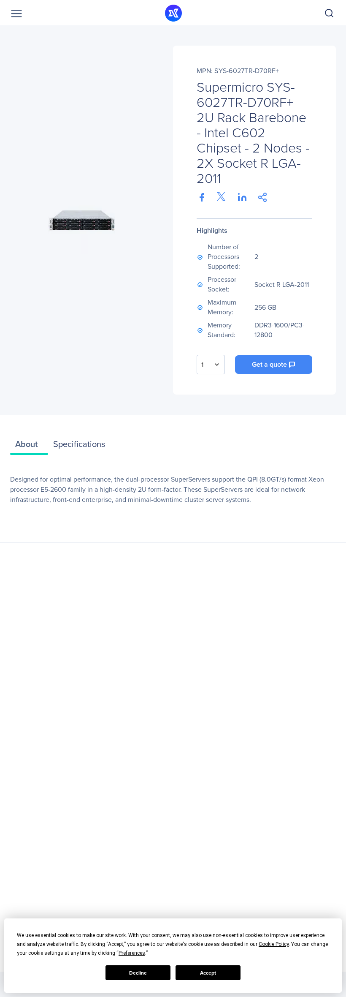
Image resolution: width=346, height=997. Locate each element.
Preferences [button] (132, 953)
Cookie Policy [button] (274, 944)
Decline (138, 973)
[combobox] (211, 364)
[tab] (29, 446)
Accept (208, 973)
